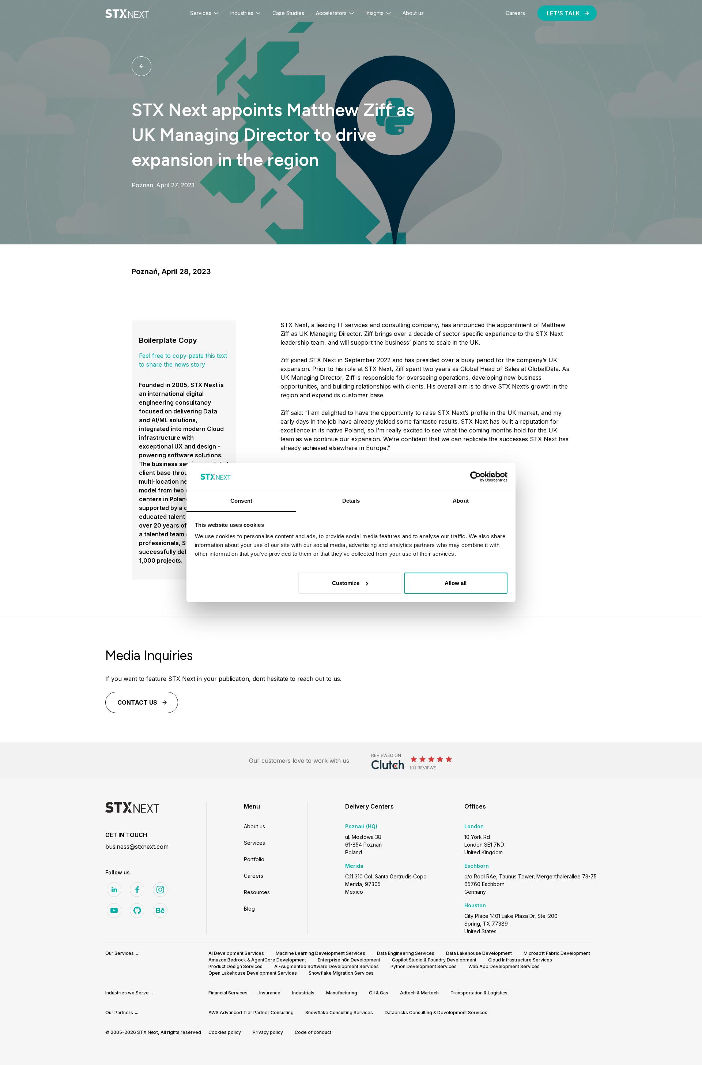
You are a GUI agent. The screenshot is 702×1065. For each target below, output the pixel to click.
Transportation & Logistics (478, 992)
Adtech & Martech (419, 992)
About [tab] (461, 501)
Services (254, 843)
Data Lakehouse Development (479, 953)
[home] (127, 13)
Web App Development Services (504, 966)
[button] (204, 13)
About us (254, 826)
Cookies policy (224, 1032)
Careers (253, 876)
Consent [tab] (241, 501)
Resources (257, 892)
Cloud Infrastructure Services (520, 960)
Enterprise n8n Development (349, 960)
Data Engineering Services (405, 953)
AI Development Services (236, 953)
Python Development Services (423, 966)
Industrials (303, 992)
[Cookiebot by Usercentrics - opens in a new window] (475, 476)
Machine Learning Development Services (320, 953)
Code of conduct (313, 1032)
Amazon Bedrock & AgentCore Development (257, 960)
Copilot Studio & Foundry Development (434, 960)
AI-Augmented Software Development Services (326, 966)
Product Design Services (235, 966)
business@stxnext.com (137, 846)
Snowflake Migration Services (341, 973)
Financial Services (228, 992)
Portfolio (254, 859)
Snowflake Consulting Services (339, 1012)
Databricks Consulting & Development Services (436, 1012)
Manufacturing (341, 992)
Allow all (456, 583)
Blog (249, 908)
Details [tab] (351, 501)
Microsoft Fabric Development (557, 953)
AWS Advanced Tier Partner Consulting (251, 1012)
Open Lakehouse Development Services (252, 973)
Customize (345, 583)
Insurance (269, 992)
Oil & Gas (378, 992)
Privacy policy (268, 1032)
